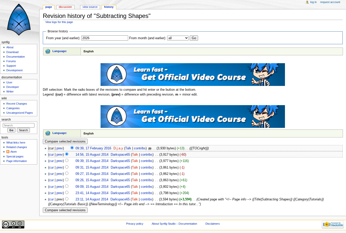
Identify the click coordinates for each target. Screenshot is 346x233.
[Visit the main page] (19, 19)
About (9, 47)
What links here (15, 142)
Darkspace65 (120, 154)
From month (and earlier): (147, 38)
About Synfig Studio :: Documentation (174, 223)
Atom (13, 151)
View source (90, 6)
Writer (10, 91)
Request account (330, 2)
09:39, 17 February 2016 (93, 148)
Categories (13, 108)
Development (14, 70)
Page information (16, 160)
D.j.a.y (118, 148)
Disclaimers (212, 223)
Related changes (16, 147)
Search (6, 119)
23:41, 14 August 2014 (91, 193)
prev (59, 148)
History (108, 6)
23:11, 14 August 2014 (91, 199)
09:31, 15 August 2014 (91, 167)
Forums (11, 61)
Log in (313, 2)
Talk (128, 148)
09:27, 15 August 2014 (91, 174)
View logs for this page (59, 22)
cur (51, 154)
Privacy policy (134, 223)
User (9, 82)
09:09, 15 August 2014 (91, 187)
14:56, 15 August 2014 (91, 154)
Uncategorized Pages (19, 112)
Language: (59, 51)
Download (12, 52)
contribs (140, 148)
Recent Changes (16, 103)
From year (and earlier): (63, 38)
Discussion (65, 6)
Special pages (15, 156)
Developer (12, 86)
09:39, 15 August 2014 (91, 161)
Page (48, 6)
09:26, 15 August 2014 (91, 180)
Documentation (15, 56)
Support (11, 65)
